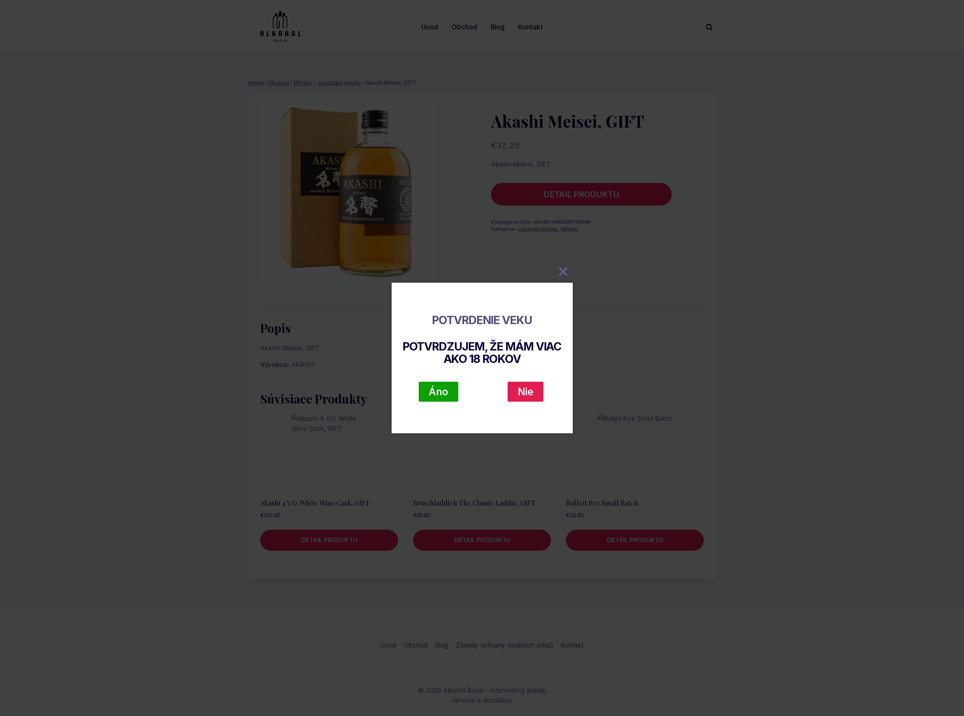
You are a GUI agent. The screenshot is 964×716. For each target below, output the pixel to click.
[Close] (563, 271)
